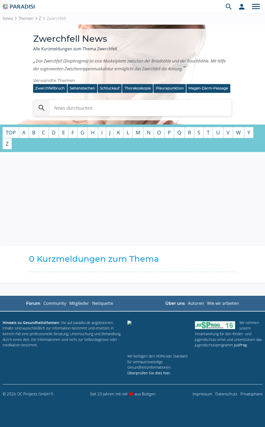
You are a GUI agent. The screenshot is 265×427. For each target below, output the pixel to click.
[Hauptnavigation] (255, 6)
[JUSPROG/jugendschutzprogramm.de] (215, 325)
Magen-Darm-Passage (208, 88)
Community (54, 303)
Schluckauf (110, 88)
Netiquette (102, 303)
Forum (33, 303)
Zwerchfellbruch (50, 88)
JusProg (240, 344)
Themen (25, 18)
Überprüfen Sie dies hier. (149, 372)
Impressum (202, 393)
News (8, 18)
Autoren (196, 303)
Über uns (175, 303)
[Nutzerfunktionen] (241, 6)
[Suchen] (41, 108)
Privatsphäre (251, 393)
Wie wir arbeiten (223, 303)
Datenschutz (226, 393)
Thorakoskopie (137, 88)
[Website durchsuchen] (228, 6)
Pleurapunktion (170, 88)
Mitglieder (79, 303)
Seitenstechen (82, 88)
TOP (11, 132)
